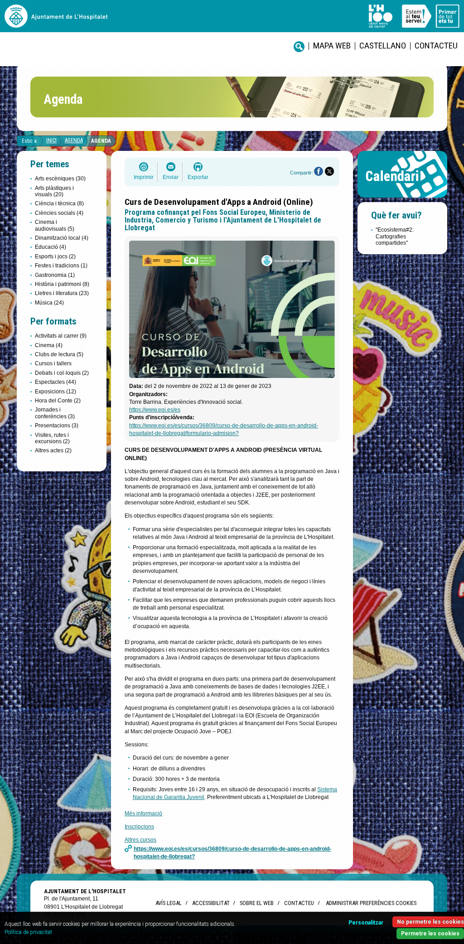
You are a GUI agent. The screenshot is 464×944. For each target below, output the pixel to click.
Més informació (143, 813)
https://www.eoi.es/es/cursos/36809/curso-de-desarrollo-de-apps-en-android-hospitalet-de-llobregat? (232, 853)
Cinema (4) (49, 345)
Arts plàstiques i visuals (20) (54, 191)
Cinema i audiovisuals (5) (54, 225)
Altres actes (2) (53, 450)
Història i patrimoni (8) (62, 284)
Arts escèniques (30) (60, 178)
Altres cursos (140, 840)
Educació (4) (50, 247)
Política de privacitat (28, 932)
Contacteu (436, 45)
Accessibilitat (210, 903)
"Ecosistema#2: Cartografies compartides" (395, 236)
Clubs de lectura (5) (59, 354)
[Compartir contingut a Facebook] (318, 171)
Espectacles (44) (55, 382)
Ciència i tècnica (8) (59, 203)
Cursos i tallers (53, 363)
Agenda (74, 140)
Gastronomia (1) (55, 275)
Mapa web (332, 45)
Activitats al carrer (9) (61, 336)
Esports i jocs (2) (55, 256)
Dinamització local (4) (61, 238)
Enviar (171, 177)
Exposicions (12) (55, 391)
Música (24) (49, 303)
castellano (382, 45)
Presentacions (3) (56, 425)
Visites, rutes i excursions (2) (52, 438)
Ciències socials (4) (59, 213)
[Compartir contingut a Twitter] (329, 171)
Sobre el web (257, 903)
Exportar (198, 177)
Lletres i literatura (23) (62, 293)
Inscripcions (139, 826)
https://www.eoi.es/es (154, 410)
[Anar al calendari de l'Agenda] (402, 199)
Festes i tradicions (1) (61, 265)
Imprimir (144, 177)
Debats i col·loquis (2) (62, 373)
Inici (51, 140)
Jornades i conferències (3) (55, 413)
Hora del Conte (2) (58, 400)
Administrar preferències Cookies (371, 903)
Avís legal (168, 903)
